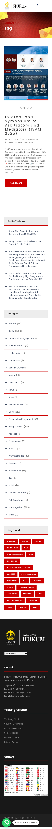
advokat (11, 541)
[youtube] (15, 822)
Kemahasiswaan (28, 574)
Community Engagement (22, 338)
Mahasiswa (12, 594)
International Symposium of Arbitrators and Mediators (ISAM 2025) (23, 125)
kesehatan (11, 581)
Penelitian (32, 600)
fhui (26, 548)
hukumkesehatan (15, 554)
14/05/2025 (11, 139)
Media (12, 375)
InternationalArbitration (19, 567)
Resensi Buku (15, 470)
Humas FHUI (32, 139)
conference (12, 548)
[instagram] (20, 822)
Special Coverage (17, 492)
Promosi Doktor (16, 455)
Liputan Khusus (16, 367)
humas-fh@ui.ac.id (21, 692)
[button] (6, 822)
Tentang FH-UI (11, 719)
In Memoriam (15, 353)
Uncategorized (16, 507)
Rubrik (12, 485)
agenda (25, 541)
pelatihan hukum (14, 600)
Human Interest (16, 345)
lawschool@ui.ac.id (20, 696)
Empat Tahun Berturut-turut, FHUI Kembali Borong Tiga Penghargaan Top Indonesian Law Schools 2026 (26, 276)
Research (13, 463)
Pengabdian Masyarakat (21, 419)
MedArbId (27, 594)
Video (11, 514)
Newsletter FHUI (16, 404)
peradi (9, 607)
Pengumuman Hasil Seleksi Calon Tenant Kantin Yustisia (25, 243)
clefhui (38, 541)
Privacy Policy (11, 742)
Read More (16, 182)
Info (31, 554)
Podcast (13, 433)
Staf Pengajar (11, 732)
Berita (11, 331)
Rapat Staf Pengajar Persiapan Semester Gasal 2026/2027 (24, 232)
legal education (26, 587)
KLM (24, 581)
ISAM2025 (11, 574)
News (11, 389)
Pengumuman (25, 142)
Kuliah (10, 587)
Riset (11, 478)
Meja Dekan (14, 382)
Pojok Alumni (15, 441)
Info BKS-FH (14, 360)
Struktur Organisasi (13, 723)
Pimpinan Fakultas (13, 728)
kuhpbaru (36, 581)
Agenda (12, 142)
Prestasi (12, 448)
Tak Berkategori (16, 500)
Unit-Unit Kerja (11, 737)
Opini (11, 411)
